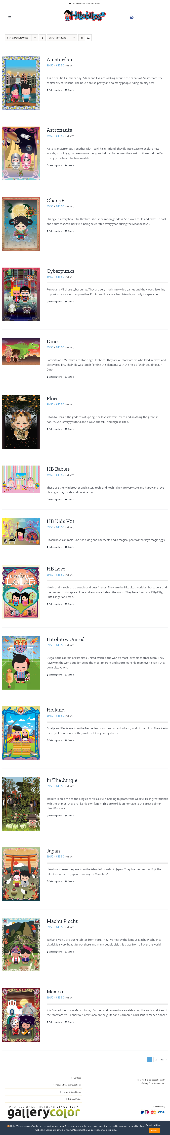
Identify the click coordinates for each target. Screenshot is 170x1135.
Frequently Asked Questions (68, 1084)
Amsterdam (60, 59)
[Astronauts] (21, 153)
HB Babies (58, 469)
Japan (53, 851)
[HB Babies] (21, 479)
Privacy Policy (74, 1098)
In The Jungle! (63, 780)
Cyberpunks (60, 271)
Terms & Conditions (71, 1091)
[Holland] (21, 733)
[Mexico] (21, 1015)
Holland (56, 710)
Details (71, 90)
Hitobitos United (66, 639)
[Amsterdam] (21, 83)
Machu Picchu (63, 921)
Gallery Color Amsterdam (153, 1083)
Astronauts (59, 130)
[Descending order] (42, 37)
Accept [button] (154, 1130)
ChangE (56, 200)
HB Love (56, 569)
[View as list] (88, 38)
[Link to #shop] (146, 17)
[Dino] (21, 351)
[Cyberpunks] (21, 294)
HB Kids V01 (61, 521)
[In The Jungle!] (21, 803)
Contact (77, 1077)
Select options (55, 90)
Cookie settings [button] (153, 1125)
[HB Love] (21, 592)
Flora (52, 398)
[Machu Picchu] (21, 944)
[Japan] (21, 874)
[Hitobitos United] (21, 663)
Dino (52, 341)
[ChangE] (21, 224)
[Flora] (21, 422)
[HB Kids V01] (21, 531)
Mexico (55, 991)
